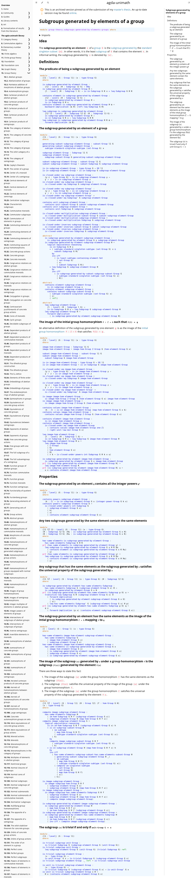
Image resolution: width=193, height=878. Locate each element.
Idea (169, 16)
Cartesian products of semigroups (16, 123)
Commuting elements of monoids (17, 233)
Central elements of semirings (15, 195)
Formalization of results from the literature (12, 29)
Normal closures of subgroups (15, 769)
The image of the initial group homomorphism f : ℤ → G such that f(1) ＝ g (180, 46)
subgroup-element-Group (56, 153)
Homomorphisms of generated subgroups (15, 549)
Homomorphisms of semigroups (15, 585)
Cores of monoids (14, 316)
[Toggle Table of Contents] (36, 2)
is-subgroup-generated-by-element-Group (65, 84)
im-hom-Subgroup (58, 716)
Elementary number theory (11, 48)
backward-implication (57, 107)
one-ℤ (100, 428)
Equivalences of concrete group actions (14, 403)
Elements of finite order (17, 377)
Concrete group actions (17, 251)
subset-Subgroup (89, 164)
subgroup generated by (124, 47)
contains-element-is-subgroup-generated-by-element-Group (75, 95)
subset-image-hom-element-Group (60, 353)
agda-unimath (118, 2)
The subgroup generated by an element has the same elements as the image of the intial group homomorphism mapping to (95, 618)
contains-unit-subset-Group (60, 204)
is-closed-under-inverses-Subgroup (64, 231)
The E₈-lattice (12, 374)
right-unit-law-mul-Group (64, 430)
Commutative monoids (17, 211)
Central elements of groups (15, 181)
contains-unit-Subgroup (58, 209)
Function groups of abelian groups (15, 467)
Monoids (11, 740)
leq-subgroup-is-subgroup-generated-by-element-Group (73, 111)
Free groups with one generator (16, 447)
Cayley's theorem (14, 165)
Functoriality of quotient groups (17, 492)
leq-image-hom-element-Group (58, 434)
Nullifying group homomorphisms (14, 807)
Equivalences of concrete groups (14, 410)
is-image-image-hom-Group (59, 403)
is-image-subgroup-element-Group (61, 781)
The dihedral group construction (15, 364)
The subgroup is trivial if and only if (75, 827)
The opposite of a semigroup (15, 820)
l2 (47, 87)
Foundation (7, 61)
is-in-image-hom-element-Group (60, 362)
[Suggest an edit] (189, 2)
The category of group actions (16, 142)
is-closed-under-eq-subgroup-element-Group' (67, 188)
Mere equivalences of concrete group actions (17, 724)
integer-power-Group (108, 501)
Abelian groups (13, 77)
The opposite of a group (15, 813)
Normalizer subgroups (17, 802)
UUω (88, 87)
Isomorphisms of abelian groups (18, 642)
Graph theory (8, 69)
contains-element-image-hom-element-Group (66, 419)
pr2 (44, 468)
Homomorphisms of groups (15, 563)
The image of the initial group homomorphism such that (88, 322)
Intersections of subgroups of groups (13, 625)
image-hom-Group (82, 349)
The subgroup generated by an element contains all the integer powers (89, 483)
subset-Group (100, 144)
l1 (45, 78)
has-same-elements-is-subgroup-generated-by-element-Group (76, 541)
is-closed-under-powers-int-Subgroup (77, 454)
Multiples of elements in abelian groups (17, 758)
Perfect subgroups (15, 857)
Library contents (9, 20)
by (53, 253)
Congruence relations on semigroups (17, 290)
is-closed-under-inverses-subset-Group (67, 227)
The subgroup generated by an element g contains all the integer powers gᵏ (179, 62)
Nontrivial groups (15, 764)
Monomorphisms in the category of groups (17, 752)
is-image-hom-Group (55, 399)
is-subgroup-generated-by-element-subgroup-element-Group (77, 238)
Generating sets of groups (15, 509)
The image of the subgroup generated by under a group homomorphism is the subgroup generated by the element (96, 663)
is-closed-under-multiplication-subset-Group (70, 216)
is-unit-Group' (53, 858)
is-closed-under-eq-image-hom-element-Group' (68, 383)
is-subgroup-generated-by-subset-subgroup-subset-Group (88, 274)
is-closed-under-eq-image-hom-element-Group (67, 369)
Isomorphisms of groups (14, 662)
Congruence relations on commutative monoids (17, 271)
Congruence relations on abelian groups (17, 264)
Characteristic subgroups (13, 205)
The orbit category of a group (17, 153)
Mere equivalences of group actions (17, 731)
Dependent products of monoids (17, 351)
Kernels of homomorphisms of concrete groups (16, 699)
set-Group (92, 148)
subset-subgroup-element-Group (60, 161)
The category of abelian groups (17, 129)
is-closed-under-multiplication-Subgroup (68, 220)
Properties (171, 55)
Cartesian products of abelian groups (16, 96)
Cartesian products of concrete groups (16, 103)
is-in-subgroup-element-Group (59, 168)
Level (53, 78)
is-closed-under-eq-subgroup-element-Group (67, 175)
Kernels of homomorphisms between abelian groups (15, 690)
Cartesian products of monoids (16, 116)
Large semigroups (15, 712)
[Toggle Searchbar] (48, 2)
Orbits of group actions (17, 839)
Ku (68, 534)
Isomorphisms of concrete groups (14, 649)
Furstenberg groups (15, 497)
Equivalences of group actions (16, 417)
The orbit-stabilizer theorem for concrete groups (16, 827)
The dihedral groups (16, 370)
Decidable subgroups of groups (17, 325)
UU (98, 168)
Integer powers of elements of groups (14, 612)
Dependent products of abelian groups (17, 331)
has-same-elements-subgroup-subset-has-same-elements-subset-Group (92, 754)
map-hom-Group (88, 719)
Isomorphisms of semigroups (14, 675)
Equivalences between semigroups (16, 423)
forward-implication (56, 122)
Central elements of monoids (15, 188)
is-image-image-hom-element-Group (61, 396)
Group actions (13, 514)
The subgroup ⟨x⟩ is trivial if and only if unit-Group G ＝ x (178, 144)
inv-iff (56, 256)
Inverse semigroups (15, 630)
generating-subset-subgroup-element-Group (66, 144)
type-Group (87, 78)
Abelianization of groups (17, 81)
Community (7, 13)
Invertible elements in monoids (16, 635)
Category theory (9, 39)
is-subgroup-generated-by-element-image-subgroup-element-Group (79, 803)
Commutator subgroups (17, 214)
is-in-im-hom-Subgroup (59, 725)
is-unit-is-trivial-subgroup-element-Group (67, 865)
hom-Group (108, 703)
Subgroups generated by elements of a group (178, 11)
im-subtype (60, 730)
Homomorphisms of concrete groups (15, 543)
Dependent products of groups (17, 345)
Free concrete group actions (15, 440)
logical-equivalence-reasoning (64, 245)
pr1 (44, 463)
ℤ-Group (96, 349)
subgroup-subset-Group (57, 157)
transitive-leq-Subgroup (58, 595)
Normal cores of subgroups (14, 775)
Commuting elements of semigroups (17, 239)
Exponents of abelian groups (16, 430)
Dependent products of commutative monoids (17, 338)
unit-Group (109, 845)
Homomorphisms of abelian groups (15, 523)
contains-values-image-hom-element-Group (66, 407)
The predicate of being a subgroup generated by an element (180, 27)
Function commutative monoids (16, 474)
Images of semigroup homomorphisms (16, 599)
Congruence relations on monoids (17, 284)
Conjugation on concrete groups (17, 301)
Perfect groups (14, 853)
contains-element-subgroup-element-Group (68, 285)
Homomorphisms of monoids (15, 579)
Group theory (8, 73)
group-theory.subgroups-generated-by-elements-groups (78, 29)
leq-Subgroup (118, 91)
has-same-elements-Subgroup (60, 543)
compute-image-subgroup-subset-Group (70, 741)
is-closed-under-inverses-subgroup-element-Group (70, 224)
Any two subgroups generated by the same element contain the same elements (180, 74)
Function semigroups (16, 487)
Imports (46, 35)
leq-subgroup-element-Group (60, 305)
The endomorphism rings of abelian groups (15, 393)
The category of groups (17, 148)
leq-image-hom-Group (56, 443)
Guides (5, 16)
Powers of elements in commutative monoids (17, 862)
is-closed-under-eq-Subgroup (61, 184)
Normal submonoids (16, 791)
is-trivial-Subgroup (56, 845)
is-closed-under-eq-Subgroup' (61, 198)
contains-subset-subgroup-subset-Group (69, 291)
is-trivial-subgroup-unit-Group (60, 843)
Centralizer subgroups (16, 200)
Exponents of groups (16, 435)
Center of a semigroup (16, 176)
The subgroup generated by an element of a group (178, 36)
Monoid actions (14, 736)
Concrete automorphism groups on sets (17, 718)
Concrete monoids (15, 259)
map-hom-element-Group (105, 410)
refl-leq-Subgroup (88, 107)
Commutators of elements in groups (14, 220)
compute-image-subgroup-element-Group (64, 712)
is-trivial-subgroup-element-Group (62, 854)
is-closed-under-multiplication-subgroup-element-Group (74, 213)
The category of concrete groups (17, 136)
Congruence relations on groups (17, 277)
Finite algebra (9, 53)
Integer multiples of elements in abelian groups (16, 605)
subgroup (101, 51)
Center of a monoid (15, 172)
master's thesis (122, 9)
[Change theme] (42, 2)
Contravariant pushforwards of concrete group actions (15, 309)
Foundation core (10, 65)
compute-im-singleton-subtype (73, 766)
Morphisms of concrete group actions (17, 536)
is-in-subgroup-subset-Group (66, 728)
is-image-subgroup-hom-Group (61, 783)
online (72, 13)
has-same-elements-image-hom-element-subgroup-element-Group (77, 635)
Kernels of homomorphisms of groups (16, 707)
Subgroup (71, 87)
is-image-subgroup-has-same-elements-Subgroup (71, 792)
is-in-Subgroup (92, 91)
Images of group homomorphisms (14, 592)
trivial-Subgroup (107, 849)
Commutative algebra (11, 43)
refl (54, 298)
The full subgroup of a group (16, 454)
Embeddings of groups (17, 388)
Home (5, 9)
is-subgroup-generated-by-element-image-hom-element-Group (76, 459)
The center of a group (16, 169)
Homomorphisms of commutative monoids (15, 530)
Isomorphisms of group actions (17, 655)
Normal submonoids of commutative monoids (17, 796)
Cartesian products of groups (16, 109)
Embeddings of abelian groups (17, 383)
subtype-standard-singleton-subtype (65, 148)
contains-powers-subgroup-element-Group (65, 499)
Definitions (172, 20)
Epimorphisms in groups (17, 398)
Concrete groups (14, 255)
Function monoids (14, 483)
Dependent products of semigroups (17, 358)
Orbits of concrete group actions (15, 833)
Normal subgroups (15, 781)
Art (3, 24)
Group (67, 78)
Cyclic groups (12, 320)
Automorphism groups (16, 91)
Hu (68, 532)
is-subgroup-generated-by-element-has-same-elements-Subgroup (77, 586)
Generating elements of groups (17, 502)
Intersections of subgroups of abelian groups (16, 618)
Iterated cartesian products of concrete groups (16, 682)
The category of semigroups (13, 159)
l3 (51, 113)
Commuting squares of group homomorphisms (17, 246)
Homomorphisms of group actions (15, 556)
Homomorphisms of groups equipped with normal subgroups (17, 571)
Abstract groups (14, 518)
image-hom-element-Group (56, 347)
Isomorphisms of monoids (14, 668)
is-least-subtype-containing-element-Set (80, 258)
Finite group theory (11, 57)
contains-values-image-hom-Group (63, 414)
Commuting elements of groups (17, 226)
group (97, 47)
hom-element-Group (115, 349)
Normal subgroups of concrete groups (17, 786)
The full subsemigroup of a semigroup (17, 460)
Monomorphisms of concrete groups (16, 745)
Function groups (14, 479)
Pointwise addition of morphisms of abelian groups (17, 86)
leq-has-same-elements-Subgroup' (68, 603)
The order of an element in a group (14, 844)
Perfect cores (13, 849)
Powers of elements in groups (17, 868)
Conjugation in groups (16, 296)
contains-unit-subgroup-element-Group (64, 202)
